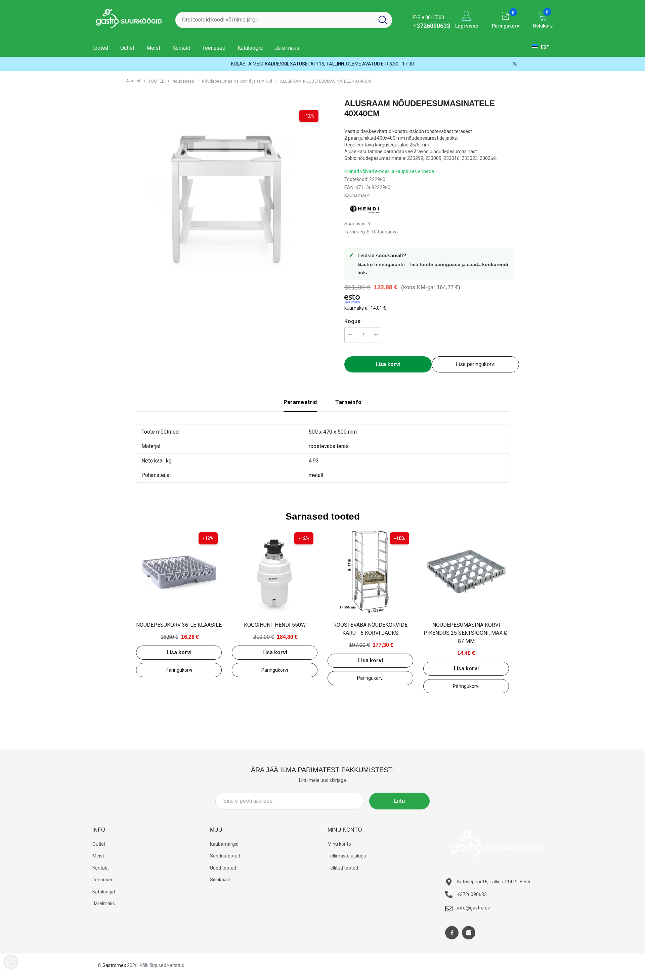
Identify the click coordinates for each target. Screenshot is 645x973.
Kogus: (353, 321)
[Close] (514, 64)
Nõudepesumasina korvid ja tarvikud (237, 81)
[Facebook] (452, 932)
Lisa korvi (179, 652)
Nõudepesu (183, 81)
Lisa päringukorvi (476, 364)
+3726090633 (431, 25)
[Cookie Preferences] (10, 962)
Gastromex (114, 965)
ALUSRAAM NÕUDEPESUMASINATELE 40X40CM (325, 81)
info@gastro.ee (473, 908)
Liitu (399, 801)
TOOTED (156, 81)
